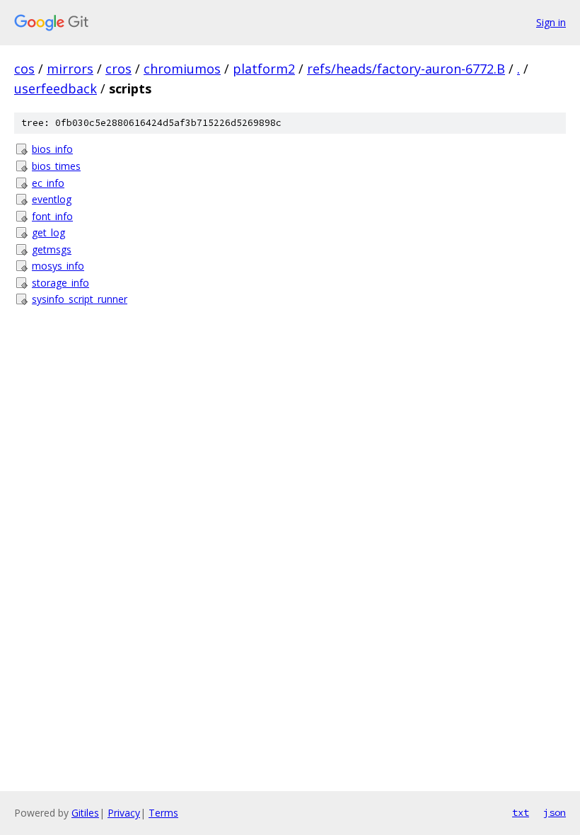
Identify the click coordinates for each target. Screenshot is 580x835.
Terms (163, 812)
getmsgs (51, 249)
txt (520, 812)
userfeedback (55, 88)
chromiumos (182, 68)
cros (118, 68)
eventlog (51, 199)
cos (24, 68)
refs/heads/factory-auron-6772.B (406, 68)
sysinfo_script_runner (79, 299)
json (554, 812)
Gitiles (85, 812)
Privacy (124, 812)
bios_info (52, 149)
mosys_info (58, 265)
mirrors (70, 68)
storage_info (60, 282)
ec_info (48, 183)
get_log (48, 232)
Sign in (551, 22)
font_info (52, 216)
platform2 (264, 68)
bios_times (56, 166)
